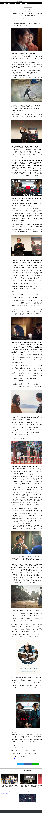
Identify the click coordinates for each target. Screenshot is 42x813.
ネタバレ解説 (28, 9)
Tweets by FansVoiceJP (5, 793)
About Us (21, 811)
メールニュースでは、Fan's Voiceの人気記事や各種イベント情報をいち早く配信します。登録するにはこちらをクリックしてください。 (27, 806)
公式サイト (13, 758)
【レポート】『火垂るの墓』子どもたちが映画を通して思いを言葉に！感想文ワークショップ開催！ (9, 786)
